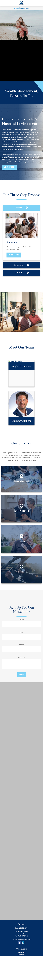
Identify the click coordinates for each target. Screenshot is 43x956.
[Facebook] (19, 942)
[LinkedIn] (23, 942)
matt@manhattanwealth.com (21, 939)
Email (21, 632)
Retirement (21, 952)
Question (21, 657)
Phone (21, 645)
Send (21, 675)
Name (22, 619)
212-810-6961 (23, 928)
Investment (21, 954)
